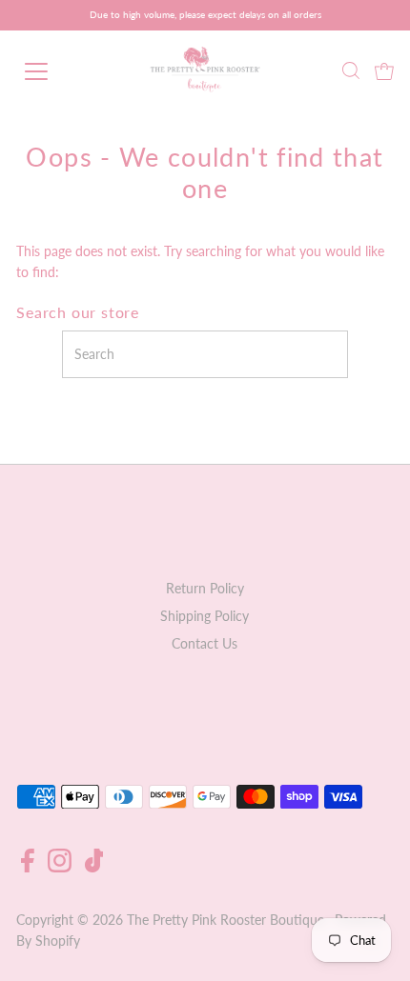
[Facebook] (27, 868)
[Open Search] (351, 72)
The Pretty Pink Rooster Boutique (225, 920)
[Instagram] (59, 868)
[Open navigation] (57, 71)
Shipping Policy (204, 616)
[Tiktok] (94, 868)
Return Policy (205, 588)
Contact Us (204, 643)
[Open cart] (384, 71)
